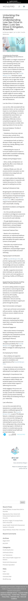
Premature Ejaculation (9, 565)
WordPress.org (7, 579)
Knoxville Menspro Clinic (14, 259)
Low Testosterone (7, 555)
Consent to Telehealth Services (8, 592)
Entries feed (6, 574)
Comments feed (7, 576)
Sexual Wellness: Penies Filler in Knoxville (14, 529)
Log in (4, 571)
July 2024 (5, 543)
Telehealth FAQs (14, 596)
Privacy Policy (5, 596)
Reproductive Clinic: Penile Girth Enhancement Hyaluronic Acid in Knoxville (11, 516)
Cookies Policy (16, 594)
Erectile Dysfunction (8, 550)
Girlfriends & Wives (8, 552)
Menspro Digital (8, 32)
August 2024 (6, 541)
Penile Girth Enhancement (10, 562)
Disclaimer (24, 594)
